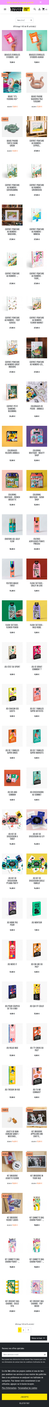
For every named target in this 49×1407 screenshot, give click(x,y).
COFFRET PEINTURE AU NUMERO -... (12, 274)
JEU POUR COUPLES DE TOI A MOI (12, 1007)
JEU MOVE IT (12, 964)
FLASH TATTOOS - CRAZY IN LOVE (36, 584)
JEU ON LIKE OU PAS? (37, 965)
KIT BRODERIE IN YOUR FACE (36, 1177)
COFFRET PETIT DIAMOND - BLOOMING (12, 408)
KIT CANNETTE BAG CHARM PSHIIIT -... (37, 1218)
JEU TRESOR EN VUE (12, 1089)
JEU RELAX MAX (12, 1047)
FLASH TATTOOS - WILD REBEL (36, 626)
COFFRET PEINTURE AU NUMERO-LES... (37, 363)
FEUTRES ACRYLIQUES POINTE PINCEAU (36, 541)
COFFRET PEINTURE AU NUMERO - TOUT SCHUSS (12, 320)
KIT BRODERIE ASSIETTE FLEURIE (12, 1177)
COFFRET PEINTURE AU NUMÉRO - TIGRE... (37, 276)
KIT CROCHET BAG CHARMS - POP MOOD (37, 1303)
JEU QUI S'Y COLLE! (37, 1006)
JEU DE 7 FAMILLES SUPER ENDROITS (37, 751)
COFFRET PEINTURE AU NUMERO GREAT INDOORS (12, 364)
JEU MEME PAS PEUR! (12, 923)
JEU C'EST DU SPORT (12, 666)
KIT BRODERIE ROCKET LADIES (12, 1218)
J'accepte (25, 1397)
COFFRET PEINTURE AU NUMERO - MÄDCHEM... (12, 232)
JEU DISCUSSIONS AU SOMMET (37, 793)
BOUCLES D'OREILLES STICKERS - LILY (12, 56)
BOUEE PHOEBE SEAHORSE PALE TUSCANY (37, 99)
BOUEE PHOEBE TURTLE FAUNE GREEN (12, 143)
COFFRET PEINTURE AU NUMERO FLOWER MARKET (37, 320)
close (40, 2)
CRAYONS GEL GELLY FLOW (12, 540)
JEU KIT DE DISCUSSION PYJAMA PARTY (12, 880)
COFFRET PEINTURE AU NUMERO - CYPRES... (37, 143)
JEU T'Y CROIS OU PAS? (36, 1049)
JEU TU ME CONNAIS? (37, 1091)
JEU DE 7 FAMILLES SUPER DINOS (12, 751)
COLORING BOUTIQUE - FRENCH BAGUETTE (12, 497)
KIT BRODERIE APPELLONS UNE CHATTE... (37, 1134)
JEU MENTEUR (37, 922)
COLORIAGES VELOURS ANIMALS (12, 451)
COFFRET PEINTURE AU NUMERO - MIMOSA (37, 232)
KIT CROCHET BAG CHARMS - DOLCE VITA (12, 1303)
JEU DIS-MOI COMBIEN (12, 793)
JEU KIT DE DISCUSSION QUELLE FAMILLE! (36, 880)
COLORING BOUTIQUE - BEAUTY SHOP (36, 453)
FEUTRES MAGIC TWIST (12, 584)
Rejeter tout (24, 1403)
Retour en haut (38, 1338)
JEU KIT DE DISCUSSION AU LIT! (36, 835)
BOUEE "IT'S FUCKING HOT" (12, 97)
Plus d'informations (9, 1387)
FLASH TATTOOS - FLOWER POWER (12, 626)
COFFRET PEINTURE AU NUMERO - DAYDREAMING (12, 187)
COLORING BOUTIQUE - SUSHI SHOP (37, 497)
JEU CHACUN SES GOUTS (12, 710)
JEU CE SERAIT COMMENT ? (36, 668)
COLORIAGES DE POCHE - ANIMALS (37, 407)
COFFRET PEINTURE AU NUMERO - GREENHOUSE (37, 187)
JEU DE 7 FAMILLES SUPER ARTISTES (37, 710)
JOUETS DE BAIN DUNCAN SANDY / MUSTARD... (12, 1134)
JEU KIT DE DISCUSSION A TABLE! (12, 836)
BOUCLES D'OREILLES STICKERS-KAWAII (36, 56)
